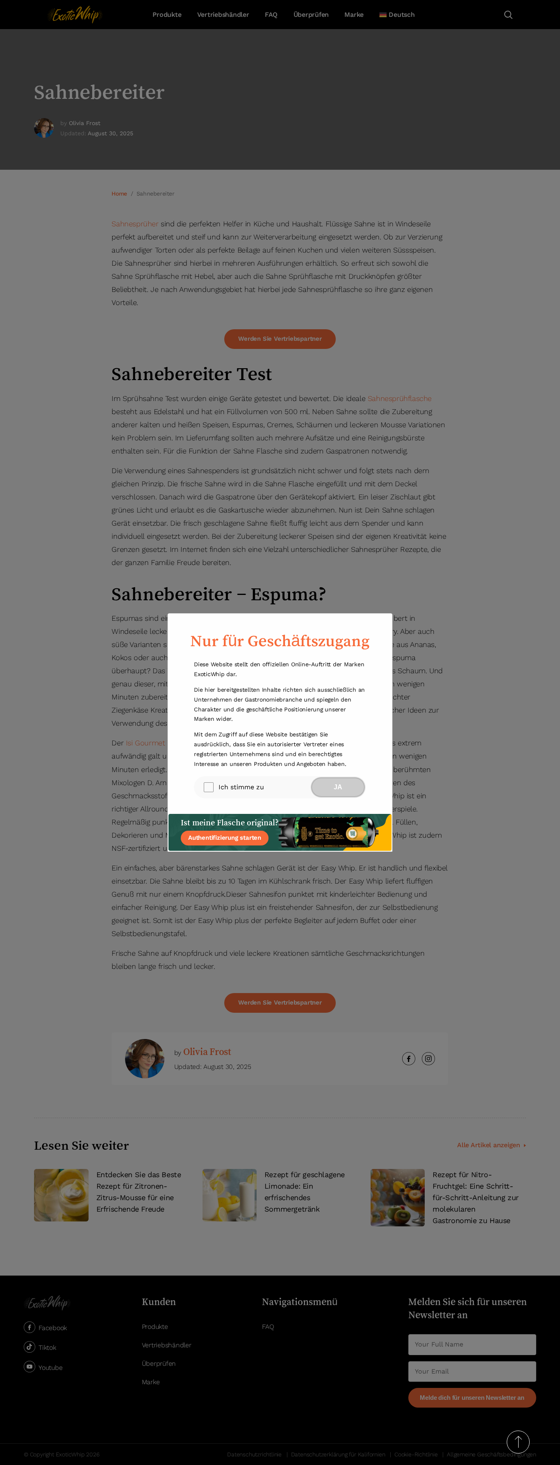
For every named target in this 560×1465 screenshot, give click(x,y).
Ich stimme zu (241, 787)
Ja (338, 787)
